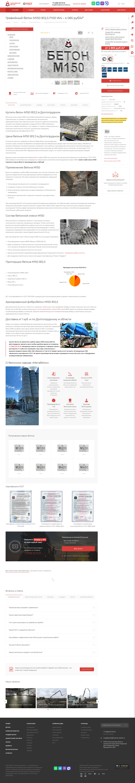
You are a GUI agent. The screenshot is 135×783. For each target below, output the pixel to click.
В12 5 (110, 99)
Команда (29, 742)
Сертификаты (13, 62)
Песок (10, 250)
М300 (19, 473)
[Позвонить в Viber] (102, 3)
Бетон (8, 727)
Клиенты (29, 748)
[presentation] (52, 84)
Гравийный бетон (14, 597)
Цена (11, 37)
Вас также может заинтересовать (17, 571)
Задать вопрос (13, 74)
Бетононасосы (12, 749)
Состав (12, 43)
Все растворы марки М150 (112, 161)
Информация (57, 723)
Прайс (8, 723)
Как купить (51, 105)
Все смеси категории (110, 158)
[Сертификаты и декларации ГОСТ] (27, 3)
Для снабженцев (57, 737)
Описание (11, 34)
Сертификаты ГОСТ (33, 732)
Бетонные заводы (32, 730)
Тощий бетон (11, 734)
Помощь (84, 723)
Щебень (9, 745)
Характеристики (13, 55)
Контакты (30, 737)
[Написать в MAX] (106, 3)
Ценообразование (86, 597)
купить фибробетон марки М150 (48, 309)
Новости (29, 740)
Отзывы (10, 77)
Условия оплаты (86, 727)
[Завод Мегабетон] (22, 395)
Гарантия (84, 732)
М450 (83, 473)
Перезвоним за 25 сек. (15, 68)
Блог (53, 742)
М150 (40, 454)
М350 (40, 473)
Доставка (12, 52)
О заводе (11, 59)
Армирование (14, 49)
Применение (14, 40)
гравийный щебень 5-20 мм (75, 253)
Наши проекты (13, 65)
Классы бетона (57, 730)
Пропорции (13, 46)
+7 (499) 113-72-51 (58, 3)
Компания (31, 723)
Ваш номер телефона (71, 540)
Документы (30, 735)
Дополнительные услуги (33, 597)
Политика (55, 735)
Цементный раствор (14, 738)
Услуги (85, 105)
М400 (62, 473)
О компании (30, 727)
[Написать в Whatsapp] (93, 3)
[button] (18, 423)
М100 (19, 454)
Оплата (63, 105)
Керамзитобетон (12, 731)
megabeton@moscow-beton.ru (61, 5)
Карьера (29, 750)
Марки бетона (56, 727)
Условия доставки (86, 730)
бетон (36, 157)
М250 (83, 454)
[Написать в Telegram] (98, 3)
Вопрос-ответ (85, 735)
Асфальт (9, 753)
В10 (114, 99)
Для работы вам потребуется (40, 571)
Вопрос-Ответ (13, 71)
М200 (62, 454)
